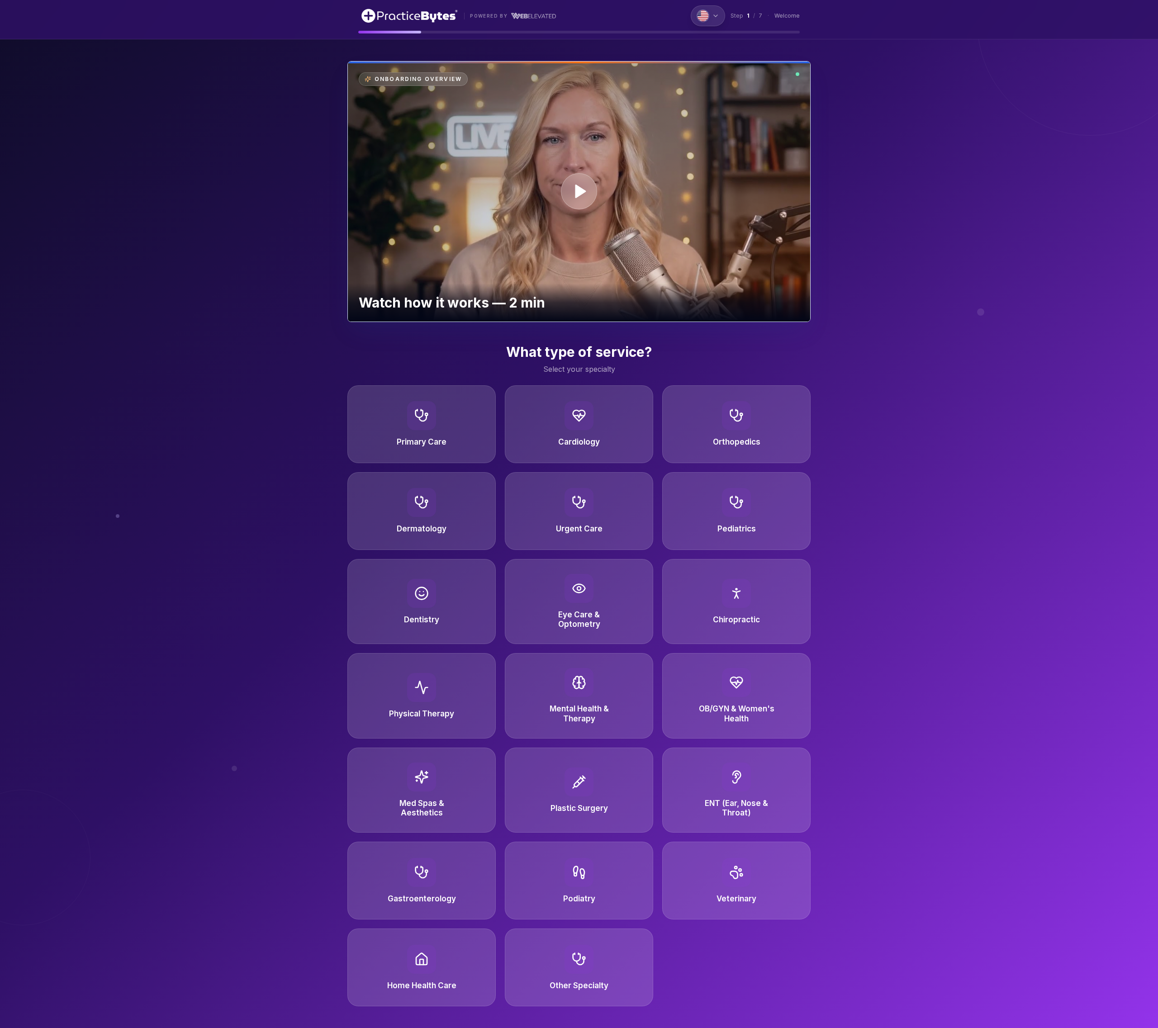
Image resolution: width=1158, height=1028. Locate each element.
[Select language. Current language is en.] (708, 15)
